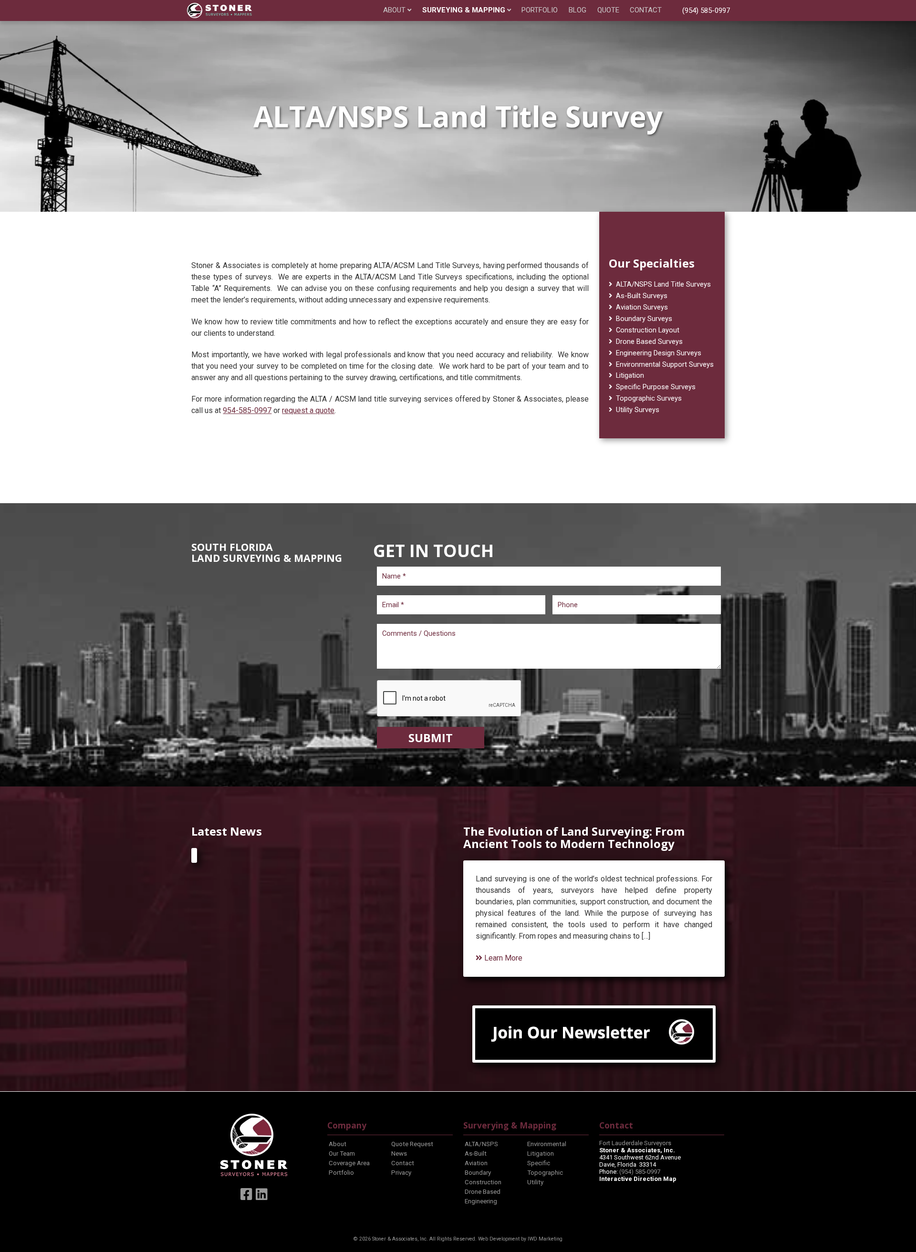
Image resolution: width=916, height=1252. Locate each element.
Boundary (478, 1172)
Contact (646, 10)
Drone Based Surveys (649, 341)
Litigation (630, 375)
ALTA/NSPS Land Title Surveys (663, 284)
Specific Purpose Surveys (656, 387)
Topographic (545, 1172)
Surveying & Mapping (463, 10)
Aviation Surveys (642, 307)
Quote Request (412, 1144)
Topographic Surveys (649, 398)
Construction (483, 1182)
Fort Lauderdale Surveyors (635, 1143)
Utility (535, 1182)
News (399, 1153)
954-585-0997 (247, 410)
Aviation (476, 1163)
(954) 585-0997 (706, 10)
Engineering (481, 1201)
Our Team (342, 1153)
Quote (608, 10)
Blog (577, 10)
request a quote (308, 410)
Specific (538, 1163)
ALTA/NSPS (481, 1144)
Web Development (499, 1239)
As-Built (476, 1153)
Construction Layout (647, 330)
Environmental (546, 1144)
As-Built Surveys (641, 295)
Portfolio (539, 10)
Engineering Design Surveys (658, 353)
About (394, 10)
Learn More (502, 957)
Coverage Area (349, 1163)
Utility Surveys (637, 409)
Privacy (401, 1172)
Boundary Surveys (644, 318)
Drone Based (482, 1191)
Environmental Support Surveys (665, 364)
